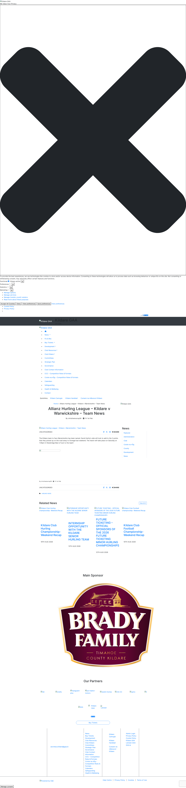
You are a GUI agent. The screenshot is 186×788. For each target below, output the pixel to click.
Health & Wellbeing (51, 389)
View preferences (29, 304)
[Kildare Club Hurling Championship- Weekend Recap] (51, 509)
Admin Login (130, 733)
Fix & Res (48, 339)
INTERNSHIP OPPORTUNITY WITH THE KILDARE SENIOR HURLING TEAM (78, 531)
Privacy (120, 780)
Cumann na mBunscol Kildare (91, 398)
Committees (49, 358)
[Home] (95, 331)
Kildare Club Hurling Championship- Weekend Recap (51, 530)
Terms (142, 780)
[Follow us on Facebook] (145, 315)
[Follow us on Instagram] (147, 315)
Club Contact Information (54, 370)
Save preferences (43, 304)
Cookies (131, 780)
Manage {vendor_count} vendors (16, 297)
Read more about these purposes (16, 300)
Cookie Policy (9, 306)
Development (49, 346)
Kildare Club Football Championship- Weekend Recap (134, 530)
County (126, 448)
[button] (93, 140)
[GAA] (80, 707)
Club (125, 441)
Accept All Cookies (8, 304)
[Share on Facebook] (104, 432)
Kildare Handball (71, 398)
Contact (48, 393)
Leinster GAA (131, 743)
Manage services (10, 295)
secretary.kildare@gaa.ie (59, 747)
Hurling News (46, 493)
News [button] (47, 335)
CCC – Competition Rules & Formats (58, 373)
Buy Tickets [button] (49, 342)
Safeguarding (49, 385)
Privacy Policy (9, 309)
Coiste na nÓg (129, 444)
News (126, 456)
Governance (49, 366)
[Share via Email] (110, 432)
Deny (19, 304)
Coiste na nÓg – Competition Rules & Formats (61, 377)
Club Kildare (49, 354)
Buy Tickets (93, 723)
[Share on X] (107, 432)
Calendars (48, 381)
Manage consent (7, 787)
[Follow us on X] (146, 315)
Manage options (10, 293)
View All (142, 503)
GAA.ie (128, 745)
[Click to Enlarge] (79, 428)
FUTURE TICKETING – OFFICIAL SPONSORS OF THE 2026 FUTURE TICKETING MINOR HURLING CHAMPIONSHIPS (107, 532)
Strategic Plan (50, 362)
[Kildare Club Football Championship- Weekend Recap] (134, 509)
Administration (129, 437)
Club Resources (50, 350)
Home (56, 404)
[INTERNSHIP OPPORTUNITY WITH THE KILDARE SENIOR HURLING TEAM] (79, 510)
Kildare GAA (130, 740)
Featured (127, 433)
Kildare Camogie (56, 398)
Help (107, 780)
